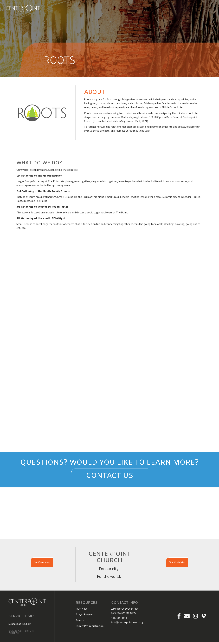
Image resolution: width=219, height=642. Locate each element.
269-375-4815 (119, 618)
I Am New (81, 608)
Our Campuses (42, 562)
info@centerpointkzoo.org (127, 622)
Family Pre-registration (90, 626)
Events (80, 620)
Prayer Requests (85, 614)
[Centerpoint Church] (23, 8)
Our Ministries (177, 562)
